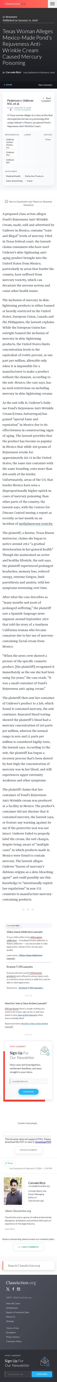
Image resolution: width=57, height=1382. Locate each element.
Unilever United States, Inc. (10, 143)
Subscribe (28, 1092)
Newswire (11, 16)
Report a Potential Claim (17, 1312)
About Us (10, 1316)
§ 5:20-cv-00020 (22, 110)
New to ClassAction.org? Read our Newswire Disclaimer (30, 203)
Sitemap (10, 1321)
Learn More (10, 1229)
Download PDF (43, 1141)
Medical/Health (13, 176)
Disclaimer (11, 1332)
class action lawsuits (27, 1015)
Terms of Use (12, 1328)
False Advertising (14, 180)
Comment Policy (14, 1341)
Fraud (29, 180)
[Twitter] (8, 1289)
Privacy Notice (13, 1337)
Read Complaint (46, 99)
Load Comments (30, 1247)
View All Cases (13, 1303)
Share (8, 85)
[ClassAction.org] (24, 3)
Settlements (12, 1308)
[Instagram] (18, 1289)
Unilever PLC (10, 153)
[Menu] (52, 4)
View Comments (45, 85)
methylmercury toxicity (35, 524)
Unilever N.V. (10, 161)
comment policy (46, 1239)
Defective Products (34, 176)
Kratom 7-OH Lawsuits (31, 988)
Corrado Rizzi (13, 72)
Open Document (28, 1150)
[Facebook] (13, 1289)
